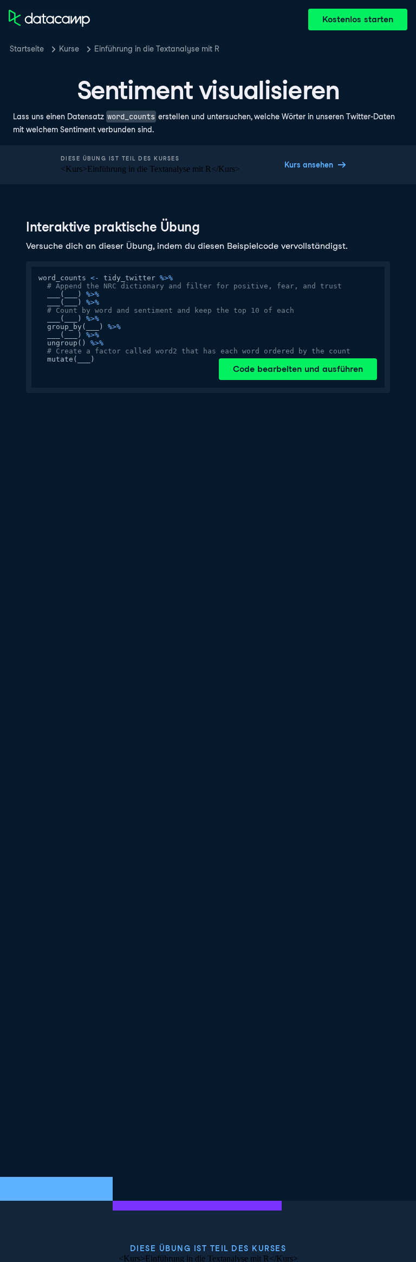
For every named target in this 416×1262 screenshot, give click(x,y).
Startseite (27, 48)
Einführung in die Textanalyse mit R (156, 48)
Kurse (69, 48)
